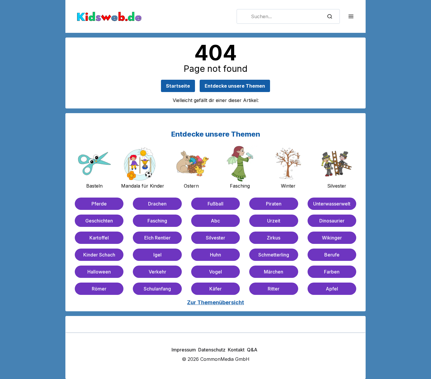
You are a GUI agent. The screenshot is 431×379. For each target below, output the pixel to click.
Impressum (184, 350)
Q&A (252, 350)
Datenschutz (211, 350)
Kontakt (236, 350)
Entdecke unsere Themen (235, 86)
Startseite (178, 86)
